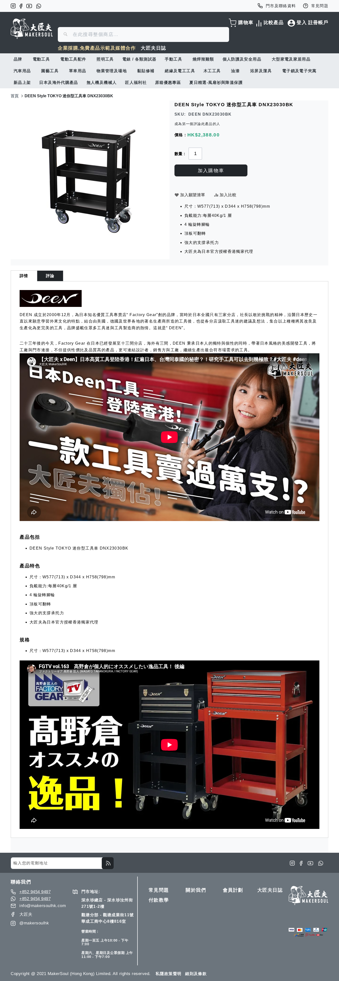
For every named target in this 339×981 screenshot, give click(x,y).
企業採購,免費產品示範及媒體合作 (97, 48)
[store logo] (32, 29)
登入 (302, 22)
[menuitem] (19, 59)
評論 (50, 276)
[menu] (169, 70)
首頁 (15, 96)
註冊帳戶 (318, 22)
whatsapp (38, 5)
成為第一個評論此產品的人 (197, 124)
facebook (21, 5)
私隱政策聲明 (168, 974)
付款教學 (159, 900)
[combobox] (143, 34)
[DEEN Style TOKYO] (51, 305)
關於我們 (196, 890)
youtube (29, 5)
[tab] (24, 275)
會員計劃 (233, 890)
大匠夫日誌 (153, 48)
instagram (13, 5)
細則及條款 (196, 974)
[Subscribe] (108, 863)
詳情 (24, 276)
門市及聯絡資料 (281, 6)
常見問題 (319, 6)
